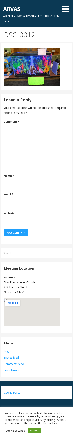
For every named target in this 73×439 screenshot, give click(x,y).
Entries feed (11, 357)
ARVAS (11, 8)
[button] (67, 7)
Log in (8, 351)
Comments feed (14, 364)
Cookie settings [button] (15, 430)
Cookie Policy (12, 392)
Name (9, 175)
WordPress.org (13, 370)
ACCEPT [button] (34, 430)
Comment (11, 121)
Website (9, 213)
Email (8, 194)
